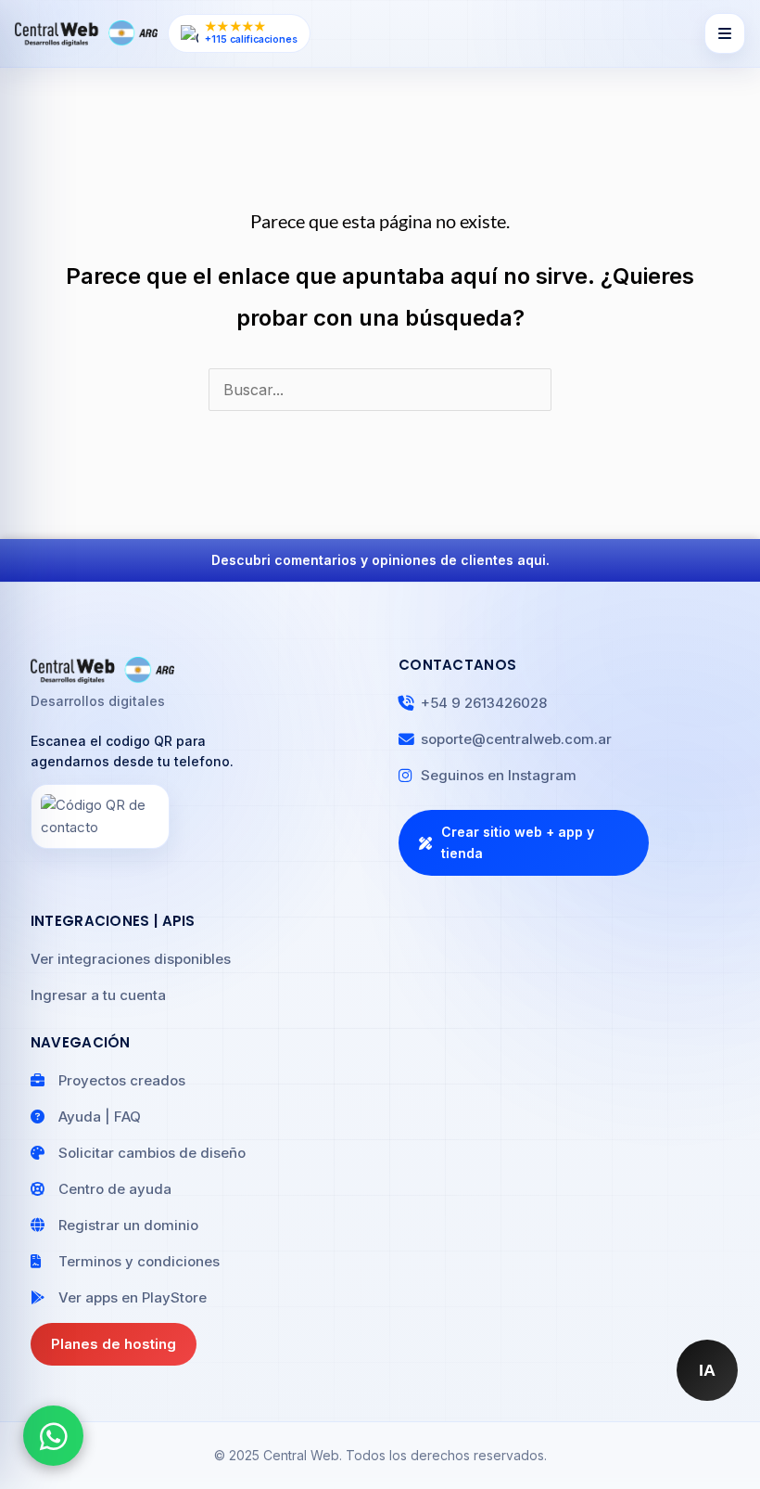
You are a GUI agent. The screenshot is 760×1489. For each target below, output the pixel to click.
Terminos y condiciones (139, 1261)
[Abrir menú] (724, 33)
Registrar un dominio (128, 1225)
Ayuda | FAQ (99, 1116)
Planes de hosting (113, 1344)
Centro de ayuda (114, 1189)
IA (707, 1370)
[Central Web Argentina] (86, 33)
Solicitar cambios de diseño (152, 1153)
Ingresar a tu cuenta (98, 995)
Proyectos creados (121, 1080)
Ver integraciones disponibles (131, 959)
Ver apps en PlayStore (132, 1297)
